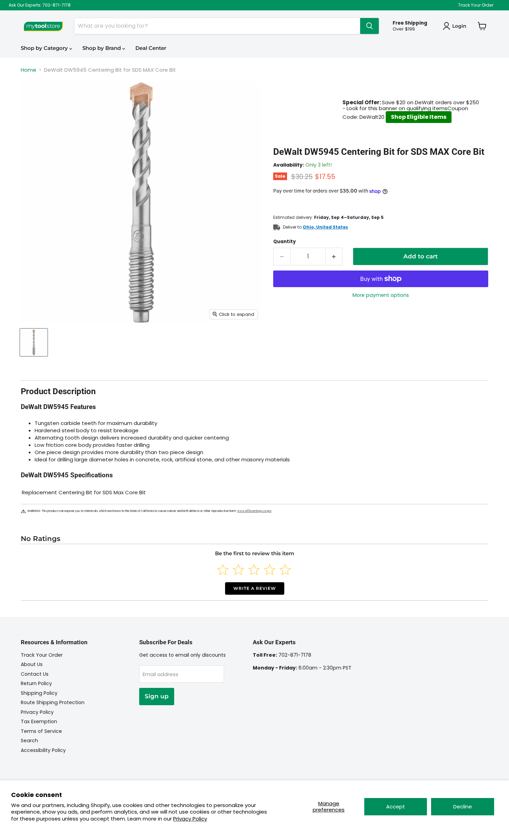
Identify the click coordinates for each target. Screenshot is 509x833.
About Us (32, 664)
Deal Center (150, 48)
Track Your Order (475, 5)
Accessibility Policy (43, 750)
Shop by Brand (102, 48)
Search (29, 740)
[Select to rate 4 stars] (269, 569)
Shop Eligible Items (418, 117)
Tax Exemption (39, 721)
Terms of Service (41, 731)
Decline (462, 806)
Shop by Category (45, 48)
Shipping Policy (39, 693)
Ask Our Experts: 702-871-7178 (40, 5)
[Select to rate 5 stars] (285, 569)
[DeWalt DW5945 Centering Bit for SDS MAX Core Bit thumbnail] (33, 342)
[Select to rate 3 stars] (254, 569)
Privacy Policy (190, 818)
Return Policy (36, 683)
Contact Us (34, 674)
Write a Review (254, 588)
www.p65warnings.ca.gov (254, 511)
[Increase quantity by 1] (334, 256)
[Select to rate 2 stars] (238, 569)
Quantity (284, 241)
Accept (395, 806)
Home (28, 70)
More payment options (380, 295)
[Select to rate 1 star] (223, 569)
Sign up (157, 696)
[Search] (369, 26)
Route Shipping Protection (52, 702)
